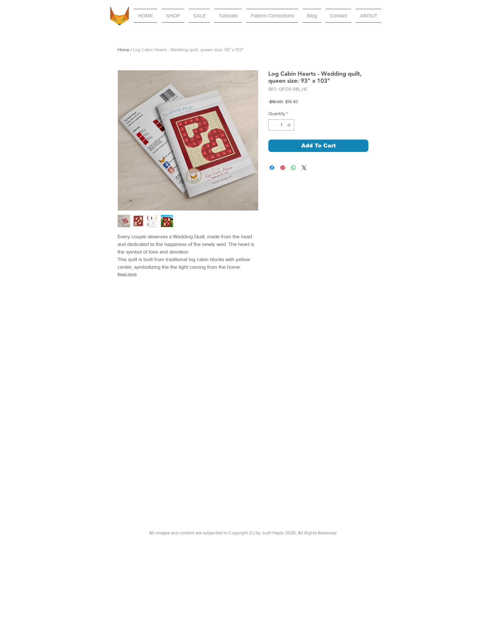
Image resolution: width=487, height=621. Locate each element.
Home (123, 49)
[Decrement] (273, 125)
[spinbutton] (281, 125)
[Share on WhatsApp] (293, 167)
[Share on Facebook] (272, 167)
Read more (127, 274)
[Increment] (289, 125)
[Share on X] (304, 167)
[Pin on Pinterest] (282, 167)
